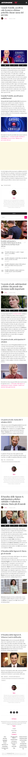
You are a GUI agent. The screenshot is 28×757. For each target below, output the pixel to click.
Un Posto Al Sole (23, 740)
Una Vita (23, 741)
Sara (6, 18)
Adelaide (6, 676)
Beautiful (5, 738)
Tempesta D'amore (23, 736)
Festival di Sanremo (5, 741)
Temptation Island (23, 738)
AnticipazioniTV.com (10, 753)
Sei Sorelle (14, 746)
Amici (5, 736)
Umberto (3, 680)
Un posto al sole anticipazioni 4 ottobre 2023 (11, 461)
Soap (14, 748)
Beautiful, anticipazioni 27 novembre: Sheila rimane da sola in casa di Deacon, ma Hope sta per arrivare (11, 243)
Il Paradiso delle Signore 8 (14, 676)
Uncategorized (23, 743)
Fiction (4, 742)
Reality (14, 744)
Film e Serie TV (5, 744)
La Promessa (14, 741)
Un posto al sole (10, 459)
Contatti (14, 728)
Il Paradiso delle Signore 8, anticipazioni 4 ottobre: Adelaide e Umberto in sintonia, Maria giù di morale (13, 385)
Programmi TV (14, 742)
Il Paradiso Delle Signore (14, 737)
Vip (23, 748)
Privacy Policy (14, 730)
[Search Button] (25, 217)
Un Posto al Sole (17, 313)
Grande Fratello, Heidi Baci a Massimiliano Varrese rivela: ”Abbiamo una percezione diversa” (13, 138)
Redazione (14, 732)
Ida (4, 459)
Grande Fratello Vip (5, 749)
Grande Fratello (7, 185)
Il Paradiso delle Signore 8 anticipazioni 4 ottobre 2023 (13, 678)
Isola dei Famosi (14, 739)
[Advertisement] (14, 35)
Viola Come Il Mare (23, 747)
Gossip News (5, 746)
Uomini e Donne (23, 745)
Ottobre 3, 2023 (12, 18)
